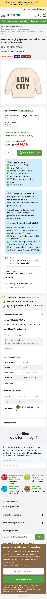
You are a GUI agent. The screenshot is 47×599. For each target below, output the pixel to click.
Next (42, 82)
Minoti (18, 335)
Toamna (29, 396)
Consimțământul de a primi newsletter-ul (18, 543)
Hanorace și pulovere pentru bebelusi (15, 29)
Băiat (25, 367)
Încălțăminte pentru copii (14, 21)
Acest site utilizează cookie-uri (14, 565)
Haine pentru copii (37, 21)
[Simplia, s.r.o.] (23, 595)
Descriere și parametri (13, 314)
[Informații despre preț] (13, 145)
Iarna (36, 396)
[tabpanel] (23, 82)
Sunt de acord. (23, 579)
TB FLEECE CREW (30, 373)
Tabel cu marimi (26, 110)
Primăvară (20, 396)
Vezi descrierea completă (12, 51)
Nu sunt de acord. (23, 571)
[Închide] (45, 3)
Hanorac (19, 401)
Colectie (9, 335)
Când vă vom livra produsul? (17, 136)
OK (39, 536)
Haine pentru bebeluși (14, 26)
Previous (5, 82)
